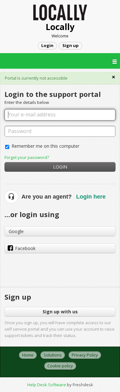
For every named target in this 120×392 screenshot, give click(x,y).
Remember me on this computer (45, 146)
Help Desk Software (47, 385)
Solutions (53, 355)
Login (60, 167)
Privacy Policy (85, 355)
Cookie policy (60, 366)
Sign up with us (60, 312)
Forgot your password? (26, 157)
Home (28, 355)
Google (16, 231)
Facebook (25, 248)
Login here (91, 196)
